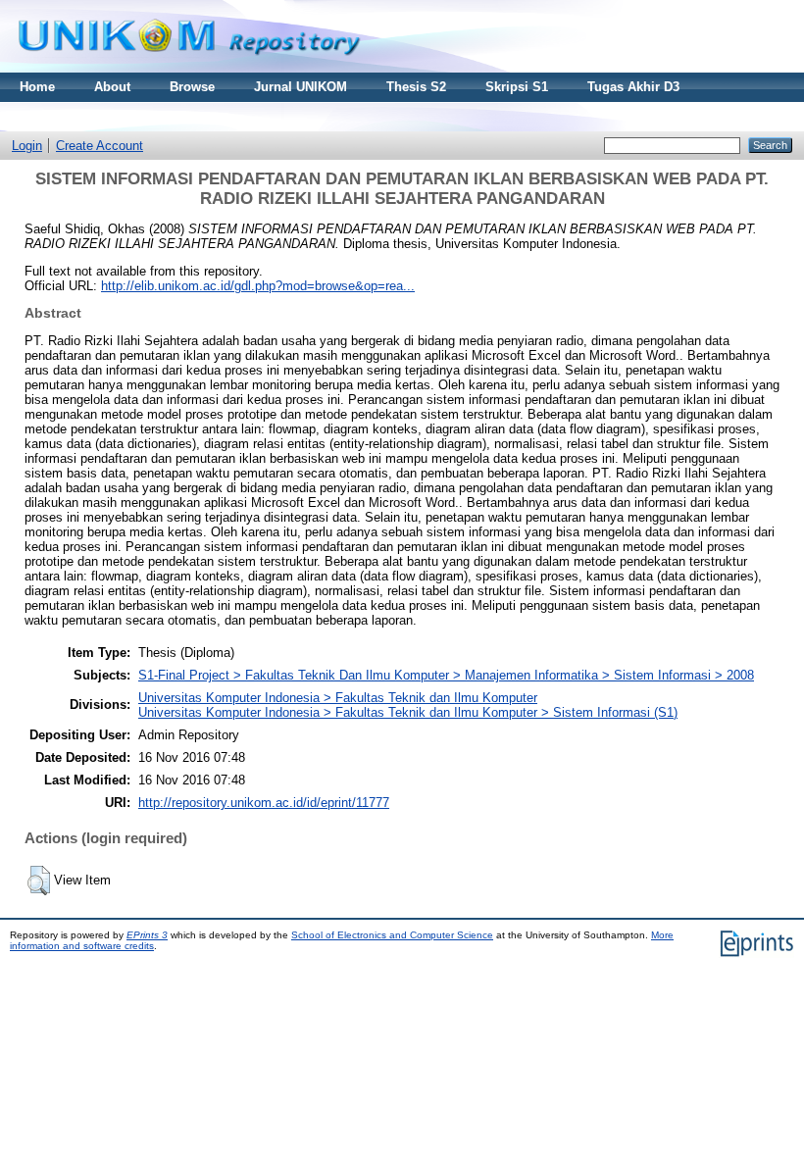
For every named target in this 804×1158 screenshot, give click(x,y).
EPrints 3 (147, 935)
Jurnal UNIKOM (300, 86)
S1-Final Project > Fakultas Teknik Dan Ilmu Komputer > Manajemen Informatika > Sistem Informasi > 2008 (446, 675)
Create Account (99, 145)
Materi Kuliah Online (82, 116)
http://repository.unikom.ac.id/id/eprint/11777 (263, 802)
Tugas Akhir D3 (633, 86)
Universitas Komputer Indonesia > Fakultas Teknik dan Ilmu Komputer (337, 697)
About (112, 86)
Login (27, 145)
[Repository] (189, 68)
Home (37, 86)
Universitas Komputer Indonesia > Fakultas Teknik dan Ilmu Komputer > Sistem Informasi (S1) (408, 712)
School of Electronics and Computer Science (392, 935)
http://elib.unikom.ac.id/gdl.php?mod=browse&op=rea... (258, 285)
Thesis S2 (416, 86)
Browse (192, 86)
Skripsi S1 (516, 86)
